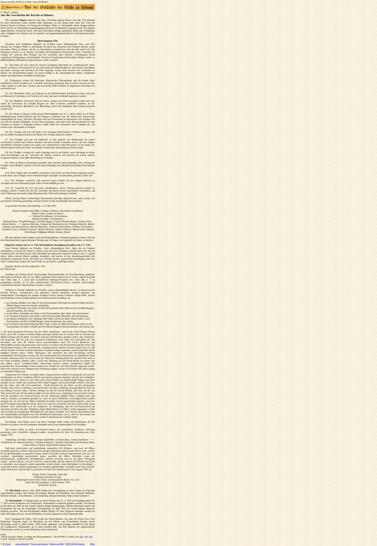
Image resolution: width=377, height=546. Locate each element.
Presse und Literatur (39, 544)
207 (91, 537)
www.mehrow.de (22, 544)
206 (86, 537)
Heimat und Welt (57, 544)
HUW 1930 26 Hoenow (75, 544)
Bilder (92, 544)
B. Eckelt (7, 544)
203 (81, 537)
